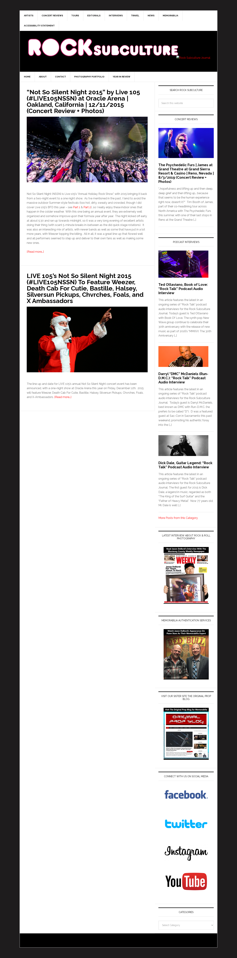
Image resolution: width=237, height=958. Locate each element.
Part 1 (76, 207)
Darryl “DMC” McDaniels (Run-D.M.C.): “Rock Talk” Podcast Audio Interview (183, 378)
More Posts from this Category (178, 518)
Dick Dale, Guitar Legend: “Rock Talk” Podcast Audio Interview (185, 465)
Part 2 (87, 207)
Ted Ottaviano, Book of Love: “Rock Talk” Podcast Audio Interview (183, 289)
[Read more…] (35, 251)
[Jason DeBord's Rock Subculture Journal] (103, 42)
